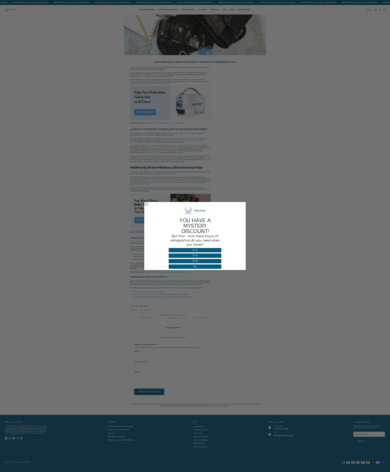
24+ (195, 266)
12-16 (195, 255)
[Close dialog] (146, 204)
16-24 (195, 261)
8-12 (195, 250)
